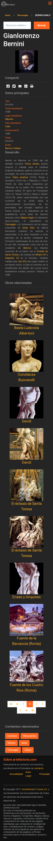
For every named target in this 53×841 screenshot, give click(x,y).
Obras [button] (24, 743)
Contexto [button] (12, 736)
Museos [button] (11, 743)
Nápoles (9, 119)
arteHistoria (28, 789)
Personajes (22, 15)
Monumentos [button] (29, 736)
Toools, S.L (41, 789)
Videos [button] (27, 750)
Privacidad (44, 774)
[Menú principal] (49, 3)
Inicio (7, 15)
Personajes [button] (13, 750)
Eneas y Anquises (26, 597)
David (26, 421)
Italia (7, 126)
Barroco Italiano (13, 148)
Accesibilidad (16, 774)
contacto (38, 768)
